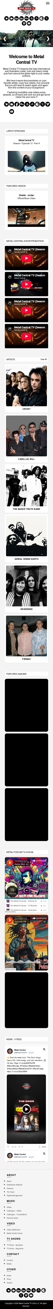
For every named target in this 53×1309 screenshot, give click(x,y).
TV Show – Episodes (15, 1245)
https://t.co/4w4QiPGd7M (24, 1063)
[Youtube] (29, 23)
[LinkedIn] (21, 18)
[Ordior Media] (36, 18)
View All (43, 359)
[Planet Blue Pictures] (41, 18)
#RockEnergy (38, 1068)
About (9, 1181)
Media (9, 1263)
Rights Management (14, 1195)
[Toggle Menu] (47, 3)
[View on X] (44, 1049)
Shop (9, 1279)
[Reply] (8, 1146)
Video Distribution (13, 1229)
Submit (9, 1282)
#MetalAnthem (34, 1065)
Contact (10, 1260)
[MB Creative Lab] (26, 18)
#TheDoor (24, 1065)
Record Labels (12, 1218)
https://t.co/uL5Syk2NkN (17, 1071)
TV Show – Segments (15, 1248)
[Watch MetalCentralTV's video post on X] (26, 1109)
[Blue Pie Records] (11, 18)
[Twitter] (46, 18)
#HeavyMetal (12, 1068)
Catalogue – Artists (14, 1210)
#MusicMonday (13, 1065)
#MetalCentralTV (25, 1068)
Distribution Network (14, 1184)
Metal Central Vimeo (14, 1233)
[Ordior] (31, 18)
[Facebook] (16, 18)
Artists (9, 1207)
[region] (26, 155)
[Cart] (6, 18)
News (9, 1275)
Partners (10, 1188)
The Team (10, 1192)
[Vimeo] (24, 23)
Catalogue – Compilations (17, 1214)
